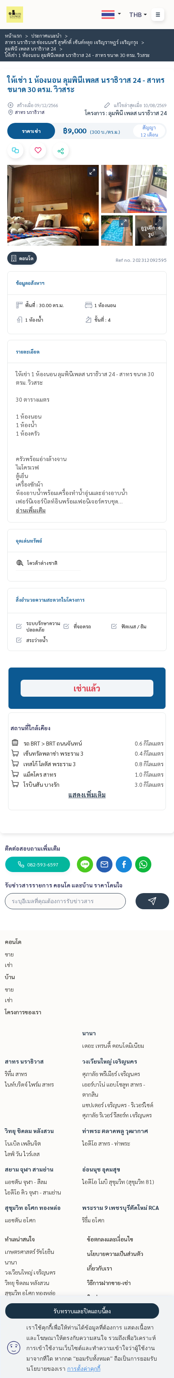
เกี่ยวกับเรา (99, 1268)
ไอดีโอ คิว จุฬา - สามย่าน (33, 1192)
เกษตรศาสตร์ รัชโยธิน (29, 1251)
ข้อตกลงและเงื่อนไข (110, 1239)
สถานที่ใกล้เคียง (31, 727)
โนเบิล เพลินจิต (23, 1143)
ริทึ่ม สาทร (16, 1073)
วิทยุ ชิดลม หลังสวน (29, 1130)
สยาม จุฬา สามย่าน (29, 1169)
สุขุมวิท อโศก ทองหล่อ (33, 1207)
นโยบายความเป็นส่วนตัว (115, 1253)
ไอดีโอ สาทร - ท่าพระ (106, 1143)
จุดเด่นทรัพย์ (29, 540)
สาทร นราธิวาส (24, 1061)
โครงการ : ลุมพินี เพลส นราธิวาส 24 (126, 112)
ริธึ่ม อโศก (93, 1220)
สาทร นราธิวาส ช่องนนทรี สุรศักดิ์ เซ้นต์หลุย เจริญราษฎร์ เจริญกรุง (71, 42)
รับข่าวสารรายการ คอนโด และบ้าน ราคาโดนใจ (64, 885)
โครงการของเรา (23, 1012)
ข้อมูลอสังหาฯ (30, 283)
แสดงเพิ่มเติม (87, 794)
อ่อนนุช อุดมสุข (101, 1169)
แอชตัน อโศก (20, 1220)
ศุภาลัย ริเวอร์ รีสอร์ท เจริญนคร (117, 1115)
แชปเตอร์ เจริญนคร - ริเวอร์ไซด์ (117, 1104)
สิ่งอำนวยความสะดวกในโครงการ (50, 599)
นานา (89, 1033)
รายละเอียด (28, 351)
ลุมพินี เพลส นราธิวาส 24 (30, 48)
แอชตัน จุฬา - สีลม (26, 1181)
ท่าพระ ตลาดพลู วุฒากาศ (115, 1130)
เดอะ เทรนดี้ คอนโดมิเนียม (113, 1045)
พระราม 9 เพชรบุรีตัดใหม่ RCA (120, 1207)
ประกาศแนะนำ (46, 35)
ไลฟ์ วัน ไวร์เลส (22, 1153)
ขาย (9, 954)
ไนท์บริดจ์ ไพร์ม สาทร (29, 1084)
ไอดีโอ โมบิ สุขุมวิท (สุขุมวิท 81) (118, 1181)
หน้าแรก (13, 35)
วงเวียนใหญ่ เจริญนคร (109, 1061)
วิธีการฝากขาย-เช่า (109, 1282)
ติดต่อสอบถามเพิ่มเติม (32, 848)
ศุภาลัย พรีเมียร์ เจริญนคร (111, 1073)
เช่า (9, 964)
